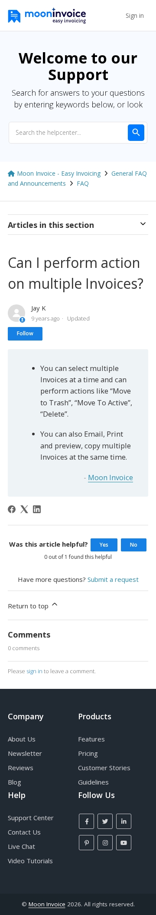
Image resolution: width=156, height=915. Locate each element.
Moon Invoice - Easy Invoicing (59, 173)
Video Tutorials (30, 860)
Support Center (31, 817)
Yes (104, 544)
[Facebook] (12, 509)
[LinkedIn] (37, 509)
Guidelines (93, 782)
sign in (34, 671)
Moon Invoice (110, 477)
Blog (14, 782)
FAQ (83, 183)
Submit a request (113, 579)
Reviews (20, 767)
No (133, 544)
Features (91, 739)
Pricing (88, 753)
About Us (22, 739)
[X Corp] (24, 509)
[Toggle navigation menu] (115, 16)
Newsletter (25, 753)
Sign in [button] (135, 15)
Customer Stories (104, 767)
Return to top (29, 605)
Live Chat (21, 846)
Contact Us (24, 832)
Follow (25, 333)
